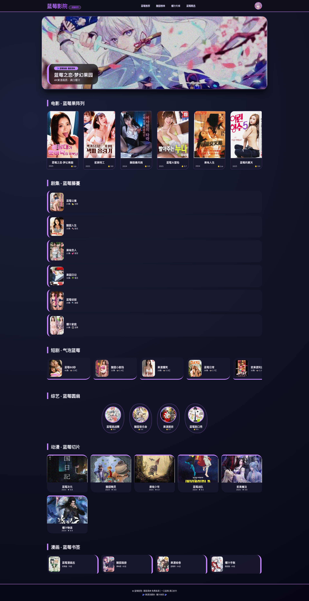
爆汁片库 (175, 6)
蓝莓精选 (190, 6)
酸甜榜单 (160, 6)
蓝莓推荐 (145, 6)
